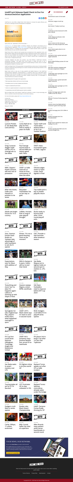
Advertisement (42, 473)
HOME (6, 7)
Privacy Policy (34, 473)
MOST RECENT (12, 7)
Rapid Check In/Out (22, 47)
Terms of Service (26, 473)
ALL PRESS (18, 7)
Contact (48, 473)
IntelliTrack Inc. (8, 45)
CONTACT (24, 7)
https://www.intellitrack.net (25, 96)
